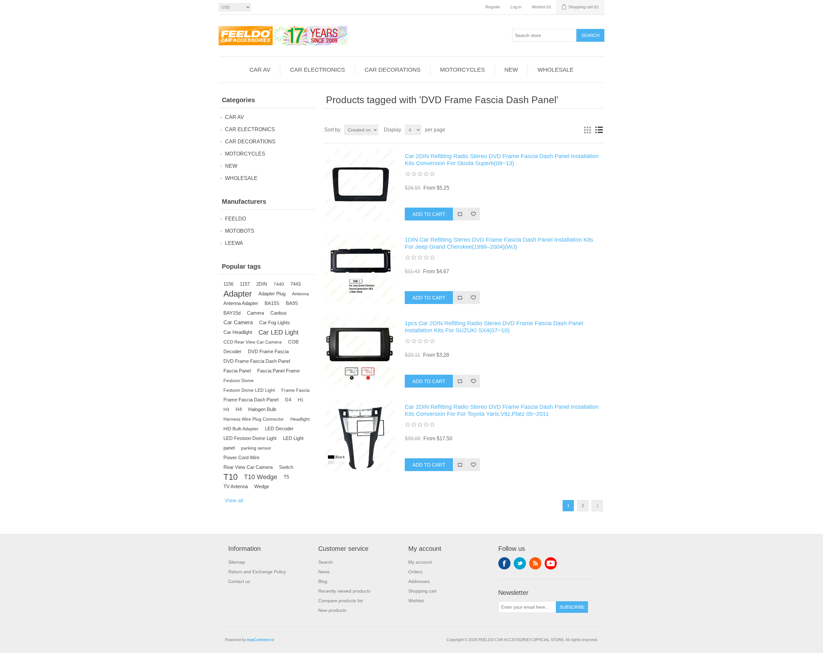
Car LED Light (278, 332)
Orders (415, 571)
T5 (286, 476)
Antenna (300, 293)
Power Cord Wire (241, 457)
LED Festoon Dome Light (249, 438)
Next (597, 505)
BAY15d (231, 313)
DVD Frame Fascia (268, 351)
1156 (228, 284)
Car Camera (238, 322)
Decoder (232, 351)
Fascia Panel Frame (278, 370)
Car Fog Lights (274, 322)
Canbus (278, 313)
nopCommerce (260, 640)
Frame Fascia (295, 390)
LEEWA (234, 243)
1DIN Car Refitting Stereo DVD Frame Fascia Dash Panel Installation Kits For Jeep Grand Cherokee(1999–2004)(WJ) (499, 243)
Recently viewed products (344, 591)
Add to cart (428, 214)
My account (420, 562)
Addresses (419, 581)
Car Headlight (237, 332)
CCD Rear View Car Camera (252, 341)
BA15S (272, 303)
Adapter (237, 293)
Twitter (520, 563)
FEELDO (235, 218)
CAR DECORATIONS (393, 70)
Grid (587, 130)
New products (332, 610)
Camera (255, 313)
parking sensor (256, 448)
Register (492, 7)
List (599, 130)
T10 (230, 476)
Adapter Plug (271, 293)
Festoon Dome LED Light (249, 390)
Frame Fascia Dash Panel (250, 399)
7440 (279, 284)
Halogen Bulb (262, 409)
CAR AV (259, 70)
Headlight (300, 419)
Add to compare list (459, 214)
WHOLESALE (556, 70)
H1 (300, 399)
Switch (286, 467)
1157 (245, 284)
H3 (226, 409)
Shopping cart (422, 591)
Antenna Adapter (240, 303)
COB (293, 341)
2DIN (261, 284)
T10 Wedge (260, 476)
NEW (511, 70)
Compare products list (340, 600)
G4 (288, 399)
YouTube (551, 563)
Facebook (504, 563)
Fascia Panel (237, 370)
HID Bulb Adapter (240, 428)
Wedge (261, 486)
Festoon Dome (238, 380)
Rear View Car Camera (248, 467)
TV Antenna (235, 486)
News (324, 571)
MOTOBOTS (239, 231)
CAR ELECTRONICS (317, 70)
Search (590, 35)
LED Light (293, 438)
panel (229, 448)
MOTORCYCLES (462, 70)
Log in (516, 7)
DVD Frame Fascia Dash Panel (256, 361)
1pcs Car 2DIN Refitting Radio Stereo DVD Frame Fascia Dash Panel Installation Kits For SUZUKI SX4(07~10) (494, 327)
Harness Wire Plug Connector (253, 419)
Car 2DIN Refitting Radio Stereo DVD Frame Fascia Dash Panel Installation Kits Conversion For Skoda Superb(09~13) (502, 159)
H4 (239, 409)
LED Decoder (279, 428)
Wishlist (416, 600)
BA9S (292, 303)
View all (234, 500)
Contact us (239, 581)
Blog (322, 581)
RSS (535, 563)
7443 (295, 284)
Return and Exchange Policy (257, 571)
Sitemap (236, 562)
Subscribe (572, 607)
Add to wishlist (473, 214)
